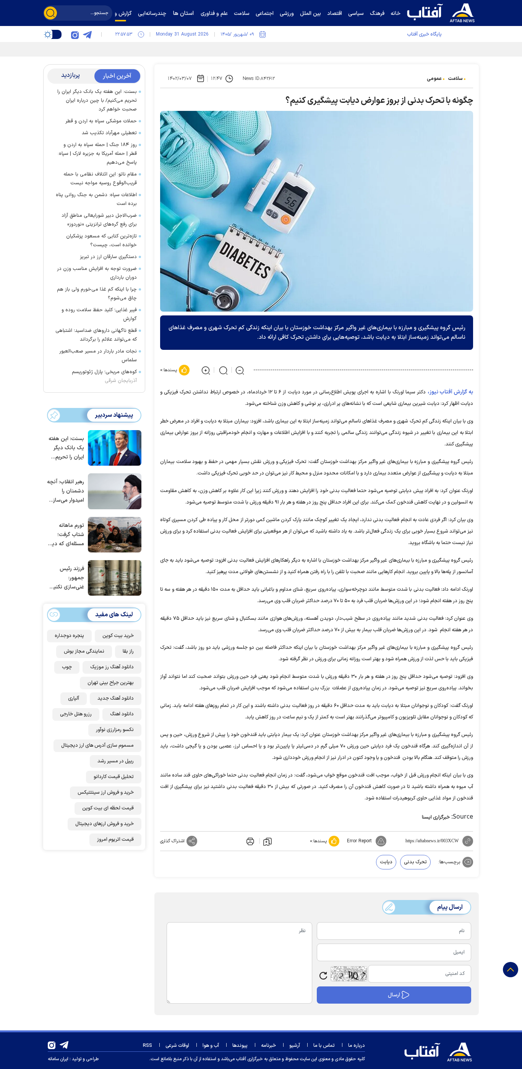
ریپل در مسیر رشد (115, 761)
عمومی (434, 79)
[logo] (442, 12)
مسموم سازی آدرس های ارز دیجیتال (97, 745)
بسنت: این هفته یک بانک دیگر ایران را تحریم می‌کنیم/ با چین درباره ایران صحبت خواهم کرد (97, 100)
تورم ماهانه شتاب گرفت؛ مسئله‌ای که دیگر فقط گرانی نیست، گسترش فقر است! (66, 534)
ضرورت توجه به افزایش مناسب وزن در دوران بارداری (97, 273)
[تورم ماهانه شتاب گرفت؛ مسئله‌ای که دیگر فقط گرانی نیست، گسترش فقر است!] (112, 534)
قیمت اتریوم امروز (115, 839)
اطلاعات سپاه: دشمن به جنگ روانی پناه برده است (96, 199)
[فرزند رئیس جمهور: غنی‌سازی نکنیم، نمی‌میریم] (112, 577)
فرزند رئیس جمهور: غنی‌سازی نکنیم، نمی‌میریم (66, 578)
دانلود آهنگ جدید (115, 698)
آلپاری (73, 698)
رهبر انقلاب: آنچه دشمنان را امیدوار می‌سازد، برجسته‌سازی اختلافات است (65, 491)
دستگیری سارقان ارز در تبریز (108, 257)
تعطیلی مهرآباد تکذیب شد (109, 133)
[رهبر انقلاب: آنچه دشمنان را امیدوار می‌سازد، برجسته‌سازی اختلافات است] (112, 490)
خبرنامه (268, 1046)
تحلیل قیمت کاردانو (114, 776)
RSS (147, 1046)
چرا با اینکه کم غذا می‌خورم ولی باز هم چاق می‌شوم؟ (97, 294)
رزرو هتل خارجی (76, 714)
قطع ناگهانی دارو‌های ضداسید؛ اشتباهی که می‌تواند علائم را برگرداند (96, 335)
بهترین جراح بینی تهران (111, 682)
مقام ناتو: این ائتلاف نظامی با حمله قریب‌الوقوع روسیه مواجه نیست (100, 179)
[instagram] (75, 34)
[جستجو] (50, 12)
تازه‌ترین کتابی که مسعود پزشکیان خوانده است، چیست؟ (101, 240)
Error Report (359, 841)
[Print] (249, 841)
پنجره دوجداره (69, 635)
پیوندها (240, 1046)
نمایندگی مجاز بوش (84, 651)
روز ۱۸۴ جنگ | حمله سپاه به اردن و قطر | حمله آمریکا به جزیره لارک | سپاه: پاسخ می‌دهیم (97, 153)
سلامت (455, 79)
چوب (67, 667)
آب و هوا (211, 1046)
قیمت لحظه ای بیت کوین (108, 808)
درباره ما (356, 1046)
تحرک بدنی (415, 862)
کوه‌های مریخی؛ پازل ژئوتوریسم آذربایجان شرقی (104, 376)
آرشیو (294, 1046)
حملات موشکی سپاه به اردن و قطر (101, 121)
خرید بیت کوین (118, 635)
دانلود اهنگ (122, 714)
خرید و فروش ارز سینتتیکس (106, 792)
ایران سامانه (58, 1059)
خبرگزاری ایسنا (436, 817)
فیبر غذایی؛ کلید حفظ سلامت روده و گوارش (99, 314)
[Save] (267, 841)
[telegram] (87, 34)
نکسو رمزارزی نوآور (115, 729)
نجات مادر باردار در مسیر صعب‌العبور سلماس (98, 356)
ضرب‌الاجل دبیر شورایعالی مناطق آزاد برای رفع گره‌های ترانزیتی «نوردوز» (99, 220)
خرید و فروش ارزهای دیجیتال (104, 823)
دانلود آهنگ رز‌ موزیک (112, 667)
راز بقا (128, 651)
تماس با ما (324, 1046)
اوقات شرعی (177, 1046)
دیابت (386, 862)
